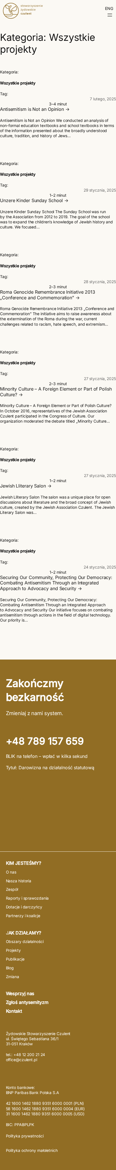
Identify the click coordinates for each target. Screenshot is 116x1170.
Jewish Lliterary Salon (23, 486)
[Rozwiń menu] (109, 15)
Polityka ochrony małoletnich (32, 1150)
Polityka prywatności (25, 1136)
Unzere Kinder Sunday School (31, 200)
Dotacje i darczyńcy (24, 907)
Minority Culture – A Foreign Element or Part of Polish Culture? (56, 391)
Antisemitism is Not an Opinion (32, 109)
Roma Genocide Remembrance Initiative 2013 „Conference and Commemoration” (47, 294)
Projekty (13, 950)
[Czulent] (23, 17)
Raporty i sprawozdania (27, 898)
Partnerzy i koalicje (23, 915)
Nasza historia (19, 881)
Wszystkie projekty (17, 83)
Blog (10, 968)
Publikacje (15, 959)
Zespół (12, 889)
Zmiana (12, 976)
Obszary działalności (25, 941)
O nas (11, 872)
